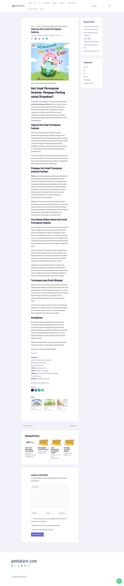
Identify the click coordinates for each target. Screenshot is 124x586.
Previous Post (27, 426)
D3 (29, 453)
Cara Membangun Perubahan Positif (55, 450)
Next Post (74, 426)
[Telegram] (43, 38)
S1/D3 (86, 77)
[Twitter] (15, 565)
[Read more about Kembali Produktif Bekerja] (69, 442)
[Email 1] (25, 565)
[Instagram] (18, 565)
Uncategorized (88, 83)
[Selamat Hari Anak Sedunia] (36, 402)
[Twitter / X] (39, 38)
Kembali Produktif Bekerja (67, 449)
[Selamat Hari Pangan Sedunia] (62, 402)
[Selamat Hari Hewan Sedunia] (49, 402)
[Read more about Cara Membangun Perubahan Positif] (56, 442)
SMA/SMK (28, 455)
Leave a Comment (37, 35)
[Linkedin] (47, 38)
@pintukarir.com (41, 368)
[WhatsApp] (32, 38)
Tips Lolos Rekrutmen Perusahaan (29, 449)
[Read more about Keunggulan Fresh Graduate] (43, 442)
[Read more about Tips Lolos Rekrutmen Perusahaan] (30, 442)
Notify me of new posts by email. (42, 529)
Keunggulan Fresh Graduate (43, 448)
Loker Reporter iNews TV (92, 51)
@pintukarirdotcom (37, 365)
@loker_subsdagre (43, 371)
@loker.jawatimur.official (39, 363)
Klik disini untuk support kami (40, 383)
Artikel (46, 35)
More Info (34, 353)
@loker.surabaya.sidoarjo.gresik (41, 360)
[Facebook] (35, 38)
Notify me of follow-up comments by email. (46, 525)
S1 (31, 453)
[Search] (109, 6)
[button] (119, 581)
